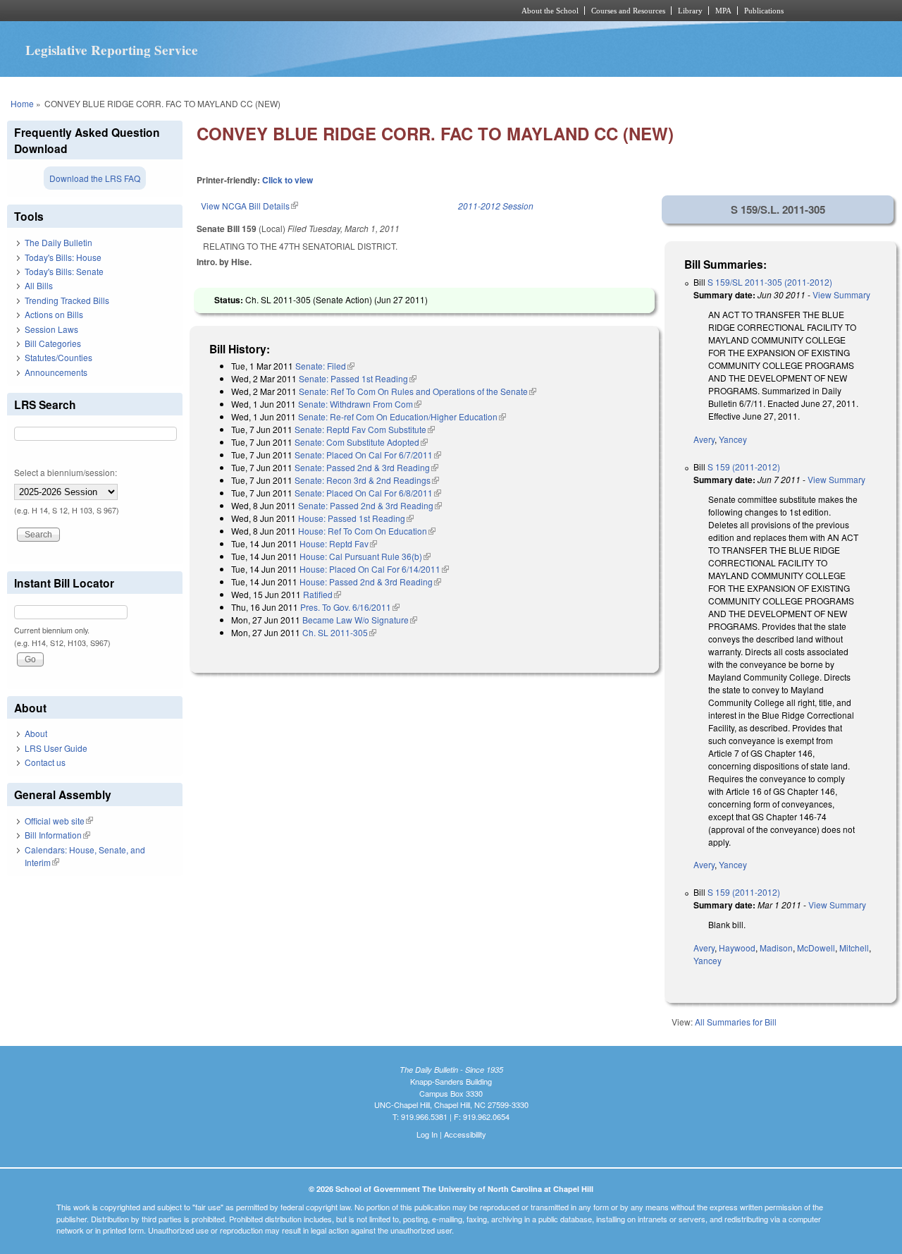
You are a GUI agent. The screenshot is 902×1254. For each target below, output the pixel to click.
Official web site (59, 821)
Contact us (45, 762)
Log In (427, 1134)
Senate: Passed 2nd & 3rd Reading (366, 467)
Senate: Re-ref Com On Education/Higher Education (402, 416)
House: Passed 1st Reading (356, 518)
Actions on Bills (54, 314)
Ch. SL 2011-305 (339, 632)
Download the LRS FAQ (94, 178)
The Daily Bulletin (58, 242)
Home (22, 103)
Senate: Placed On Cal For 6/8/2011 (368, 493)
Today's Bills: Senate (64, 271)
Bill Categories (53, 343)
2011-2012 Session (495, 206)
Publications (764, 10)
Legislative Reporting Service (111, 50)
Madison (776, 948)
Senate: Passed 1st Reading (357, 378)
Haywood (737, 948)
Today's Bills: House (63, 257)
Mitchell (854, 948)
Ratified (322, 594)
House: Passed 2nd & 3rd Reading (370, 582)
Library (690, 10)
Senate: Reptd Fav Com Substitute (365, 429)
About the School (550, 10)
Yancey (733, 439)
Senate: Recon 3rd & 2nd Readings (367, 480)
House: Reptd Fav (338, 543)
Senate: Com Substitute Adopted (361, 442)
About (36, 733)
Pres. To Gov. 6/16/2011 (350, 607)
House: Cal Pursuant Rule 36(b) (365, 556)
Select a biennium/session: (65, 472)
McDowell (816, 948)
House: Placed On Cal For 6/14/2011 (374, 569)
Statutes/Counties (58, 357)
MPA (723, 10)
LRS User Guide (56, 748)
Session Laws (51, 329)
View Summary (841, 294)
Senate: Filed (324, 366)
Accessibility (465, 1134)
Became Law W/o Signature (359, 620)
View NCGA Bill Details (249, 206)
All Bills (39, 285)
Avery (704, 439)
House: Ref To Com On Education (366, 531)
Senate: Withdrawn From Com (359, 404)
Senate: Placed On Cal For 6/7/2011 (368, 455)
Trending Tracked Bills (67, 300)
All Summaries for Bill (736, 1022)
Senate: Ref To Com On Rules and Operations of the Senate (417, 391)
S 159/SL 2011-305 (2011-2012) (770, 282)
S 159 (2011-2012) (744, 467)
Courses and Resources (628, 10)
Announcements (56, 372)
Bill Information (57, 835)
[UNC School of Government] (264, 10)
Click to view (287, 180)
